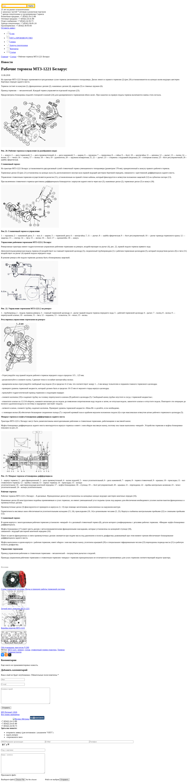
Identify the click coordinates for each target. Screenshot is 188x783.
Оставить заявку (8, 28)
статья (27, 650)
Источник (4, 567)
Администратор (14, 652)
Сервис (12, 42)
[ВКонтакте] (2, 654)
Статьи (13, 52)
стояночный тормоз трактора (43, 650)
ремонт (21, 650)
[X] (9, 654)
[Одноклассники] (6, 654)
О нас (12, 33)
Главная (4, 57)
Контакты (14, 49)
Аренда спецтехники (18, 45)
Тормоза (61, 650)
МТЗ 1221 (12, 650)
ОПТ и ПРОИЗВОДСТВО (21, 38)
